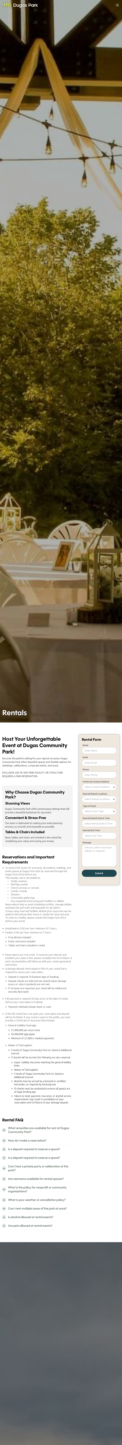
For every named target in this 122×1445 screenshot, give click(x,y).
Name (85, 745)
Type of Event (89, 806)
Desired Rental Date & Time (96, 818)
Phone (86, 769)
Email (85, 757)
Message (87, 842)
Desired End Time (91, 830)
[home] (20, 5)
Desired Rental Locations (95, 794)
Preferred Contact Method (96, 782)
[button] (117, 5)
